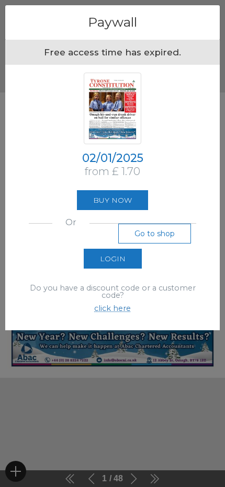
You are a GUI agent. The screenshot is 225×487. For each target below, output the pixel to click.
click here (112, 308)
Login (113, 258)
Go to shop (154, 233)
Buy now (112, 200)
